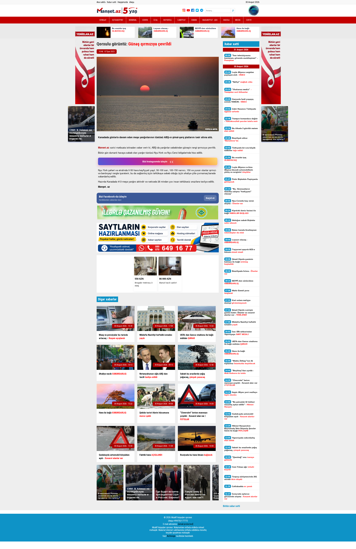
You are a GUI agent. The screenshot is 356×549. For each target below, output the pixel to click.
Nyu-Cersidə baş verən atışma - (239, 202)
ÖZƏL (156, 20)
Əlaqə (131, 2)
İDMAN (194, 20)
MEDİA (237, 20)
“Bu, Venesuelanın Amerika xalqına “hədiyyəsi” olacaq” (238, 191)
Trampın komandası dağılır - (241, 119)
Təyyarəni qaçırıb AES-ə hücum (239, 250)
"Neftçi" (239, 82)
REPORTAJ (167, 20)
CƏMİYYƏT (181, 20)
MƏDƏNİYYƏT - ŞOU (209, 20)
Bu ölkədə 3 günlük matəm (241, 129)
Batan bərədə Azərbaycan (240, 231)
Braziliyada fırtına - (241, 272)
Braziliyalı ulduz (235, 139)
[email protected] (185, 524)
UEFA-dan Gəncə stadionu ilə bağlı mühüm (241, 342)
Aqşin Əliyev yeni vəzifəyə (240, 393)
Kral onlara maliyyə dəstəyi (237, 301)
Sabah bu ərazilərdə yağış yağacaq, (240, 448)
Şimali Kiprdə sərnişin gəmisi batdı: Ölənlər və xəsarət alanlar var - (239, 312)
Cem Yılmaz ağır (239, 468)
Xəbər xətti (111, 2)
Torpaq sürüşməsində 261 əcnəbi (240, 477)
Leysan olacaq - (236, 240)
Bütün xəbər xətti (231, 506)
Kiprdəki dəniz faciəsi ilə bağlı (240, 211)
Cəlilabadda (239, 486)
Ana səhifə (101, 2)
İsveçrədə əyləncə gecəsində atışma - (240, 496)
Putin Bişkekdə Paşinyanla (241, 180)
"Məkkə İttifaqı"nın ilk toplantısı (240, 362)
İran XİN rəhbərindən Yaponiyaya (238, 332)
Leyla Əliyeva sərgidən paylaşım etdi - (239, 73)
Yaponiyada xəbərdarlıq (239, 439)
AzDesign (171, 536)
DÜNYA (145, 20)
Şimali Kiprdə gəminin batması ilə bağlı (238, 261)
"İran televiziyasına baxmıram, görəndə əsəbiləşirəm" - (241, 57)
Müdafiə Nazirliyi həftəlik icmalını (240, 323)
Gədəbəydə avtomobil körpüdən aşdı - (239, 416)
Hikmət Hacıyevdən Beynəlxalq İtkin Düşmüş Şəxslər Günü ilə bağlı (240, 428)
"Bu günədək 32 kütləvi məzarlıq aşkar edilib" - (239, 404)
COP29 (248, 20)
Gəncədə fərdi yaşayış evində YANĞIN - (239, 100)
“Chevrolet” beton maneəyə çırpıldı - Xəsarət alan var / (240, 382)
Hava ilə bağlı (234, 352)
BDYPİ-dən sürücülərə (238, 282)
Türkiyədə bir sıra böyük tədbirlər (240, 149)
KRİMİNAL (133, 20)
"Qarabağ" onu (239, 458)
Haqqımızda (123, 2)
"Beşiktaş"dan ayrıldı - (239, 371)
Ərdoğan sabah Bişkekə (239, 221)
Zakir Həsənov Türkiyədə (240, 110)
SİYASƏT (102, 20)
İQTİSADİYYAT (117, 20)
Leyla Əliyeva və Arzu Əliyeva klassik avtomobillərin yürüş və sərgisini (238, 169)
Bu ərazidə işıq (235, 158)
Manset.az (103, 147)
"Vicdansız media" (238, 90)
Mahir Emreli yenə (236, 291)
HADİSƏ (226, 20)
